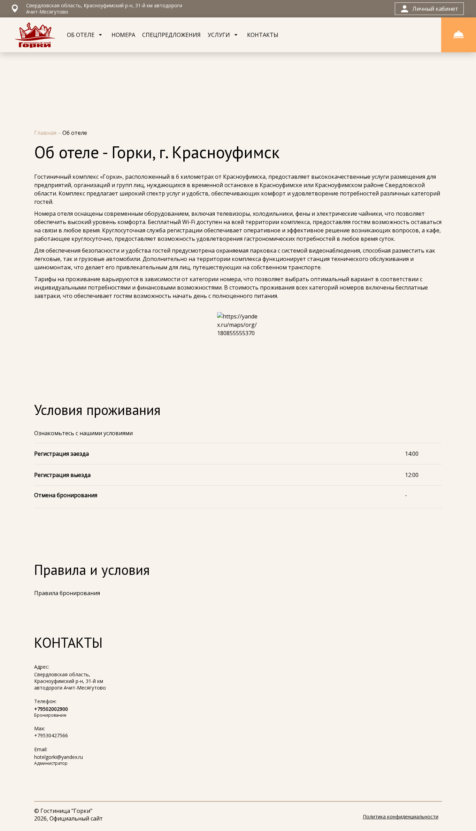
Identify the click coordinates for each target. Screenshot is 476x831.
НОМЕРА (123, 35)
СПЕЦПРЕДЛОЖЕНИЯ (171, 35)
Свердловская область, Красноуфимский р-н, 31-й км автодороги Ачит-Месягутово (70, 681)
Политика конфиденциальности (400, 816)
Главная (46, 133)
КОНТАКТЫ (262, 35)
